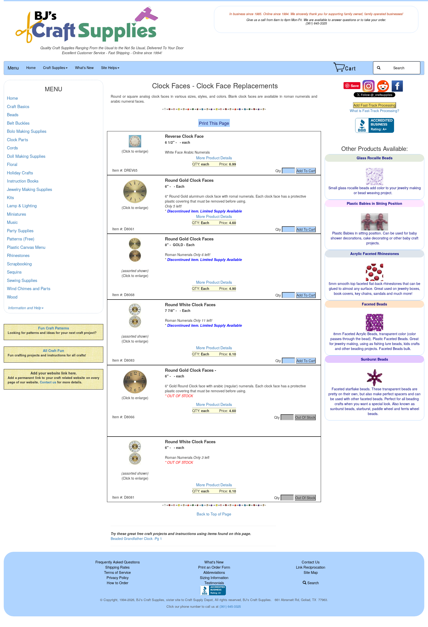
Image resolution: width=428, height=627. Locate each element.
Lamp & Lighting (22, 206)
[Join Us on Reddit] (383, 85)
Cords (12, 148)
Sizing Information (214, 577)
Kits (10, 197)
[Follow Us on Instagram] (368, 85)
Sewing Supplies (22, 280)
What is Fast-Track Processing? (374, 110)
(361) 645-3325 (230, 606)
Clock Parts (17, 139)
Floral (12, 164)
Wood (12, 297)
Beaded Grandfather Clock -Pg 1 (136, 538)
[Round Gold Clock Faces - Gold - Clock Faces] (135, 249)
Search (312, 582)
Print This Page (214, 123)
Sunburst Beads (374, 359)
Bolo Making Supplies (26, 131)
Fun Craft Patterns (53, 327)
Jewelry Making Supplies (29, 189)
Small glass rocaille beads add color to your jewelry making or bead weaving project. (374, 190)
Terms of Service (117, 572)
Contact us (48, 382)
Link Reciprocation (310, 567)
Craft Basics (18, 106)
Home (31, 67)
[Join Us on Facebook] (397, 85)
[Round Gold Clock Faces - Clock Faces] (135, 191)
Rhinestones (18, 255)
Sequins (14, 272)
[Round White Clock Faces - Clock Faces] (135, 315)
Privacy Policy (118, 577)
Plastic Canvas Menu (26, 247)
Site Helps (109, 67)
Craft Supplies (54, 67)
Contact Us (311, 561)
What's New (84, 67)
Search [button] (398, 67)
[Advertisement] (214, 427)
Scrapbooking (19, 264)
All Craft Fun (53, 350)
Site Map (311, 572)
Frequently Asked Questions (117, 561)
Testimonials (214, 582)
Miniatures (16, 214)
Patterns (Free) (20, 239)
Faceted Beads (374, 304)
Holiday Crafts (20, 173)
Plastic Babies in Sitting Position (374, 203)
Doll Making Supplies (26, 156)
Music (12, 222)
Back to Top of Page (214, 513)
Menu (13, 67)
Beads (12, 114)
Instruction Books (22, 181)
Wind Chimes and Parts (28, 288)
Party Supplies (20, 230)
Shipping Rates (117, 567)
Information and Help (24, 307)
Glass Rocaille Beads (375, 157)
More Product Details (214, 157)
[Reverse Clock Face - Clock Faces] (135, 141)
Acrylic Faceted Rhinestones (374, 253)
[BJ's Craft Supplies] (111, 25)
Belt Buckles (18, 123)
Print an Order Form (214, 567)
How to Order (117, 582)
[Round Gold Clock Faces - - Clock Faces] (135, 381)
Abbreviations (214, 572)
